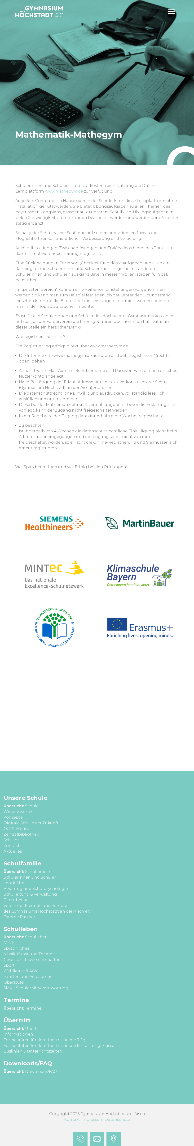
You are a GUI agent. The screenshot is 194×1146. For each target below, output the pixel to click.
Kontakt (72, 1119)
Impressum (92, 1119)
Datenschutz (117, 1119)
